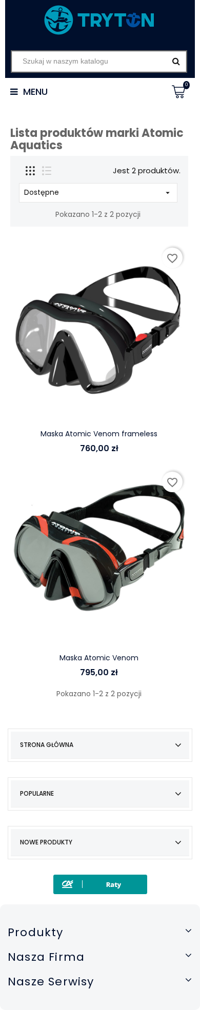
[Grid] (30, 171)
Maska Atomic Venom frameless (99, 434)
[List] (46, 171)
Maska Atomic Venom (98, 658)
